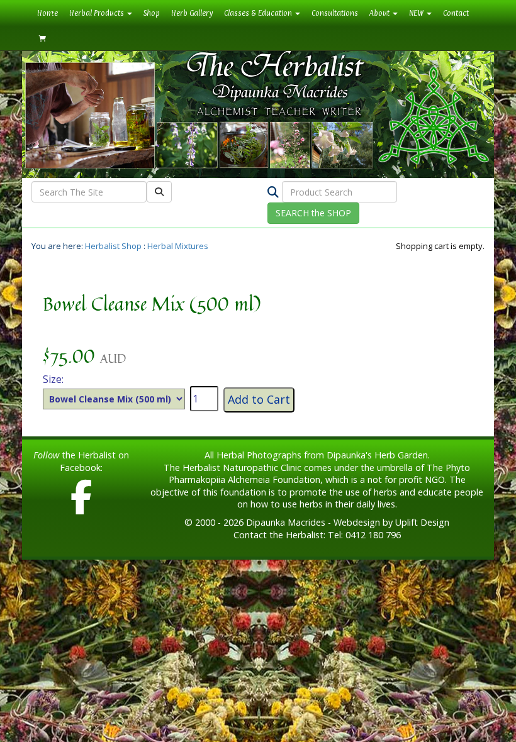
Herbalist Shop (113, 246)
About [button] (380, 13)
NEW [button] (417, 13)
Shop (151, 13)
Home (50, 13)
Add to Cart (259, 399)
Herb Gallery (192, 13)
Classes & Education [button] (259, 13)
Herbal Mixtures (177, 246)
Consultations (334, 13)
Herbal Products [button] (97, 13)
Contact (456, 13)
